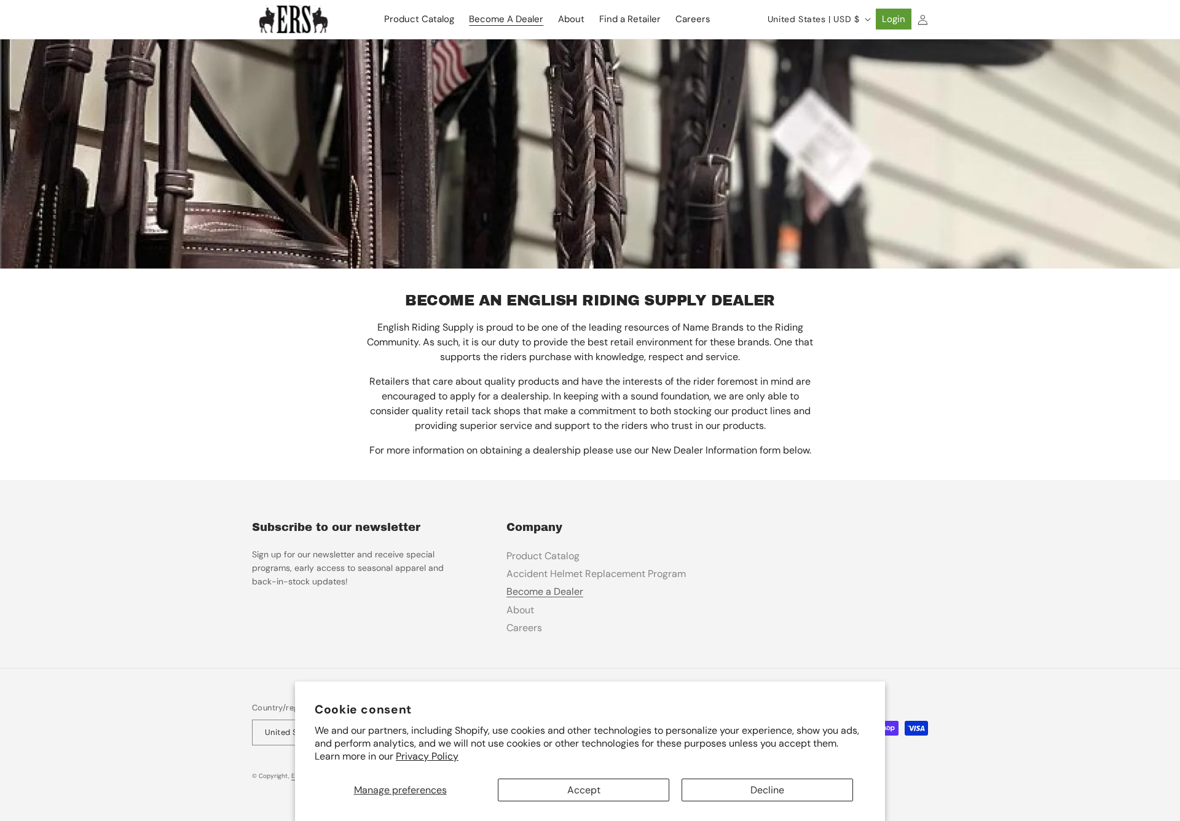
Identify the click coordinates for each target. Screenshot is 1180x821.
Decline (767, 790)
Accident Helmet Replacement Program (596, 573)
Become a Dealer (544, 591)
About (520, 609)
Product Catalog (543, 555)
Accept (583, 790)
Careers (524, 627)
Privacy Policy (427, 756)
